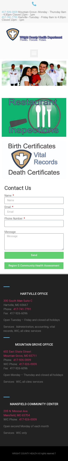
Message (10, 232)
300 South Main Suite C (17, 300)
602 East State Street (17, 351)
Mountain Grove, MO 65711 (20, 355)
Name (8, 195)
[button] (34, 53)
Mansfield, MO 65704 (16, 415)
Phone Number (13, 218)
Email (8, 207)
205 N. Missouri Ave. (15, 411)
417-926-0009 (22, 360)
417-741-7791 (22, 309)
